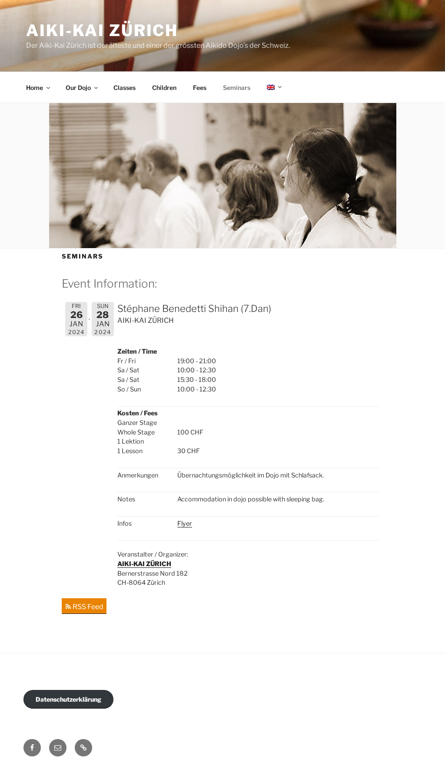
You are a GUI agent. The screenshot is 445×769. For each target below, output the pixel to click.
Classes (124, 87)
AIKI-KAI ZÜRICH (144, 564)
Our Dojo (78, 87)
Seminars (236, 87)
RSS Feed (88, 607)
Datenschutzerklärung (68, 699)
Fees (199, 87)
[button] (83, 747)
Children (164, 87)
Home (34, 87)
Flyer (184, 523)
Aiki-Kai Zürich (102, 30)
